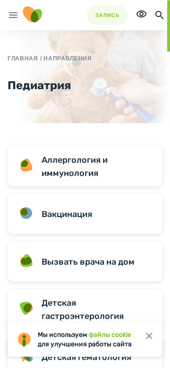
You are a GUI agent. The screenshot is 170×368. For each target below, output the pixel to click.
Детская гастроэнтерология (83, 309)
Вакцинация (67, 214)
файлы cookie (110, 335)
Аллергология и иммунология (75, 166)
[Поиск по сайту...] (159, 15)
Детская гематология (86, 357)
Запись (107, 15)
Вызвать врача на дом (88, 262)
